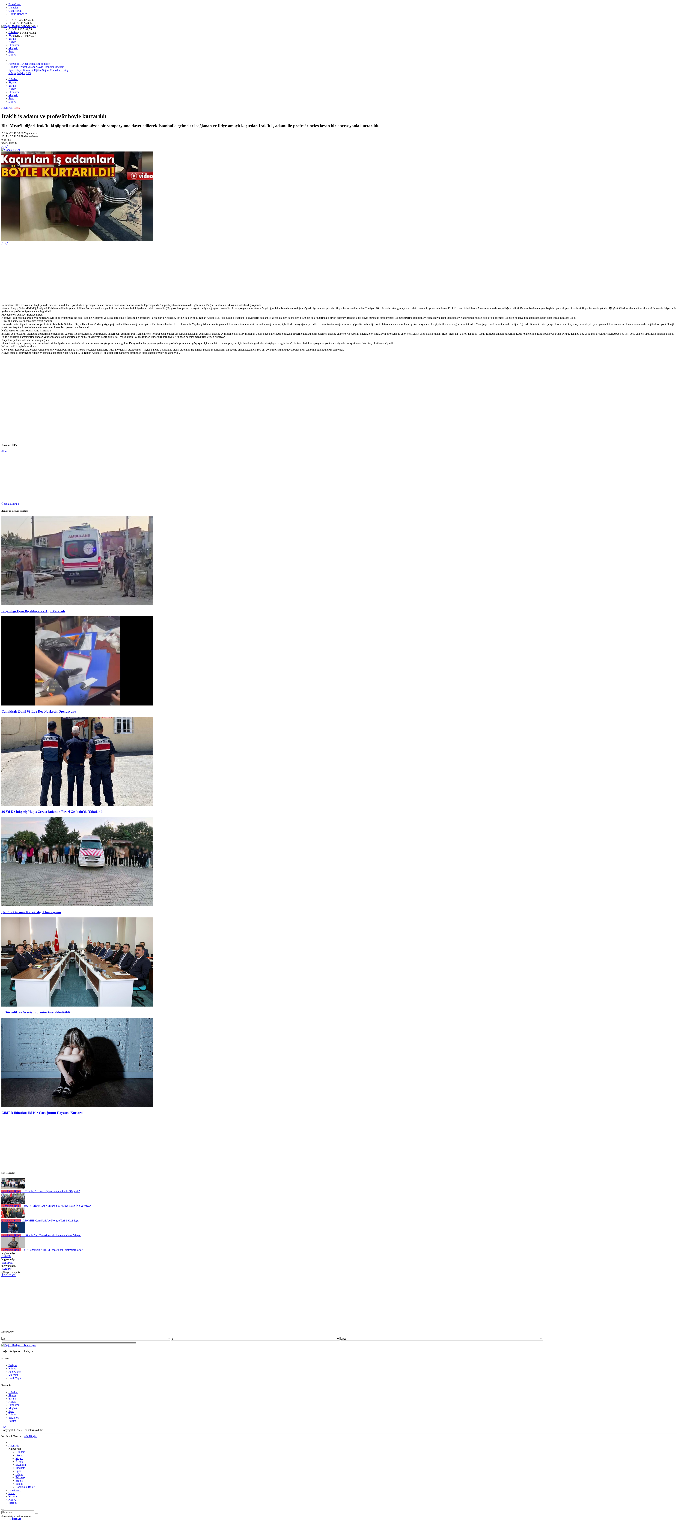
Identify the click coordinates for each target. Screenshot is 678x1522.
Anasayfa (6, 107)
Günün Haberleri (17, 13)
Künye (12, 73)
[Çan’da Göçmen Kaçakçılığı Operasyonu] (77, 905)
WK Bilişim (30, 1436)
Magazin (13, 48)
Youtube (45, 63)
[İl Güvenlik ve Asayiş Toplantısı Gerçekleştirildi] (77, 1005)
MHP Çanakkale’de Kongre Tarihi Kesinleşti (50, 1220)
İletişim (21, 73)
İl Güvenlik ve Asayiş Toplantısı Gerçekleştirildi (35, 1012)
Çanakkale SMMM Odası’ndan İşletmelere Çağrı (52, 1249)
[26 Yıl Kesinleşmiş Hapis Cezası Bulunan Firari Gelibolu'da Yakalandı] (77, 804)
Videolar (13, 7)
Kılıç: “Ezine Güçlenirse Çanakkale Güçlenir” (50, 1191)
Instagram (34, 63)
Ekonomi (13, 44)
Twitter (24, 63)
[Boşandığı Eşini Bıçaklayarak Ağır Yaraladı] (77, 604)
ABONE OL (8, 1275)
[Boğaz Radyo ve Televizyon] (18, 26)
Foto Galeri (14, 4)
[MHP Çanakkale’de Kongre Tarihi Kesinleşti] (13, 1217)
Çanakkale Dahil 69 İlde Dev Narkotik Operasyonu (38, 711)
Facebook (13, 63)
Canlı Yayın (15, 10)
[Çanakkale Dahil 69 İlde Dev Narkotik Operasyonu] (77, 704)
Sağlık (45, 70)
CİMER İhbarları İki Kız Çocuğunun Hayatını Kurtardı (42, 1113)
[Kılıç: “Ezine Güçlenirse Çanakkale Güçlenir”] (13, 1187)
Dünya (12, 54)
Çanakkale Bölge (59, 70)
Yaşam (12, 38)
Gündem (13, 32)
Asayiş (12, 41)
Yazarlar (13, 1496)
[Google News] (10, 149)
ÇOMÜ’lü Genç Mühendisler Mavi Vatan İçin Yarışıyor (56, 1205)
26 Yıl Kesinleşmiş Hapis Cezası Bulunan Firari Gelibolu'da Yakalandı (52, 812)
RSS (28, 73)
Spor (11, 51)
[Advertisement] (107, 273)
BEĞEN (6, 1256)
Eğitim (37, 70)
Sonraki (14, 503)
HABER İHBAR (11, 1518)
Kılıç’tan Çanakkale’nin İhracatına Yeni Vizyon (51, 1235)
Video (11, 1493)
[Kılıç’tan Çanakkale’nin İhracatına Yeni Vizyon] (13, 1232)
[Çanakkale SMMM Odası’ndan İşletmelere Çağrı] (13, 1246)
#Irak (4, 451)
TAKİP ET (7, 1262)
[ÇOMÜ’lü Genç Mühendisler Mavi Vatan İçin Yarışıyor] (13, 1202)
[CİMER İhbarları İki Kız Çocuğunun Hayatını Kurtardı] (77, 1105)
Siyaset (12, 35)
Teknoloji (27, 70)
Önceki (5, 503)
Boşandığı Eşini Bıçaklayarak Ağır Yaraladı (33, 611)
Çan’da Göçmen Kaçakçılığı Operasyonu (31, 912)
